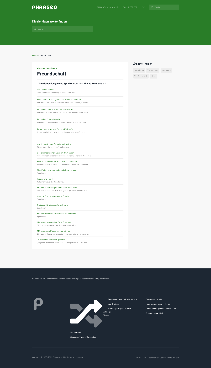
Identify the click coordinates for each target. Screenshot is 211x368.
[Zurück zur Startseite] (44, 7)
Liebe (153, 76)
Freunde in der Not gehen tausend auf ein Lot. (57, 187)
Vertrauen (166, 70)
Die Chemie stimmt (45, 89)
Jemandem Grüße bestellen (49, 119)
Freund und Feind (45, 179)
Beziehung (139, 70)
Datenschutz (153, 357)
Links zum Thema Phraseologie (84, 337)
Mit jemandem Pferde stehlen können (53, 231)
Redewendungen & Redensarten (122, 299)
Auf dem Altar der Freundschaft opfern (54, 144)
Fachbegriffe (130, 7)
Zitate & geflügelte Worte (119, 308)
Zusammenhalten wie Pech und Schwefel (55, 129)
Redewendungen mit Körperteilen (161, 308)
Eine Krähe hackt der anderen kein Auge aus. (56, 170)
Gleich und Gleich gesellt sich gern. (52, 205)
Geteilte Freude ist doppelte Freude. (53, 196)
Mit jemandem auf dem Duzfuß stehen (54, 222)
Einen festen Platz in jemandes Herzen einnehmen (59, 99)
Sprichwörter (113, 304)
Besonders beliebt (154, 299)
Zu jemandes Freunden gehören (51, 239)
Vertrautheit (152, 70)
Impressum (141, 357)
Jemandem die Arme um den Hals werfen (55, 109)
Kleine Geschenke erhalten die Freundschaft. (57, 213)
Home (35, 55)
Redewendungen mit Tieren (158, 304)
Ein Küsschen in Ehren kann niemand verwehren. (58, 161)
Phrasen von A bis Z (107, 7)
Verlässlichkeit (140, 76)
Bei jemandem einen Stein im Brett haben (55, 153)
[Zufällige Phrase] (86, 313)
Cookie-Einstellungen (169, 357)
